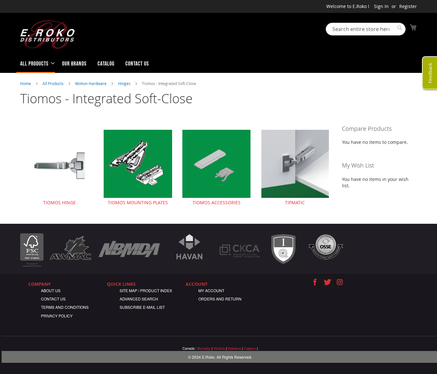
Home (26, 83)
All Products (54, 83)
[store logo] (47, 34)
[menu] (218, 65)
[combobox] (366, 29)
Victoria (219, 348)
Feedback (430, 73)
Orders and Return (220, 298)
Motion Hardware (91, 83)
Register (408, 6)
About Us (50, 290)
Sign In (381, 6)
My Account (211, 290)
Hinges (124, 83)
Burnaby (204, 348)
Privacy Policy (57, 315)
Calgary (250, 348)
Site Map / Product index (146, 290)
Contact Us (53, 298)
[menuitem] (35, 65)
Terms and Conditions (65, 307)
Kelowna (234, 348)
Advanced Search (139, 298)
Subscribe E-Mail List (142, 307)
